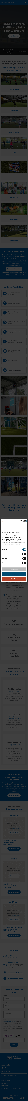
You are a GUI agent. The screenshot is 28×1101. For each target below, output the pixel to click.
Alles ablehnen (14, 578)
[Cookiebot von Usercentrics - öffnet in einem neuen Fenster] (20, 521)
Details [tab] (14, 525)
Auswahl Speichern (14, 574)
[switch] (24, 554)
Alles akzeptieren (14, 569)
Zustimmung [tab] (5, 525)
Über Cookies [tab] (22, 525)
